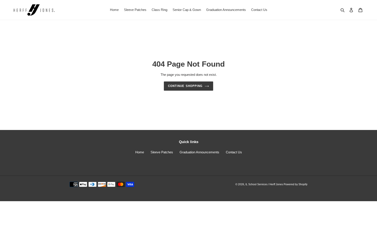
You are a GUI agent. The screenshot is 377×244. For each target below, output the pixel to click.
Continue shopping (185, 86)
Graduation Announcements (199, 152)
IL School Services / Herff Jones (264, 184)
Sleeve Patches (162, 152)
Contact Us (234, 152)
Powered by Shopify (295, 184)
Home (139, 152)
